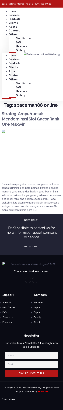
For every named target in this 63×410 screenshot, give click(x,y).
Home (12, 11)
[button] (31, 246)
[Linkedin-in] (35, 280)
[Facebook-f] (28, 280)
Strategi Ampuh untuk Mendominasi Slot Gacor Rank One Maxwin (30, 119)
